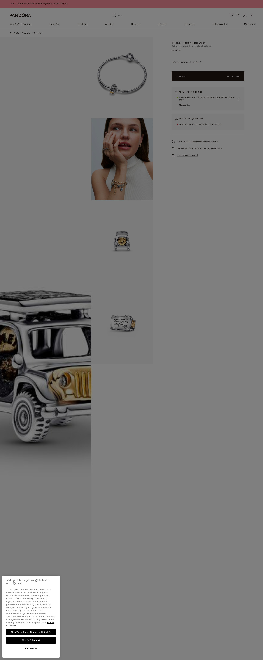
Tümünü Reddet (31, 640)
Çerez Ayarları (31, 648)
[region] (31, 617)
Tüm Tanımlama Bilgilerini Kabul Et (31, 632)
